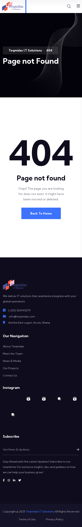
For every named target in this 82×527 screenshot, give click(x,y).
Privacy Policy (54, 519)
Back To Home (41, 213)
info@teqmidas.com (22, 316)
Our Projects (11, 368)
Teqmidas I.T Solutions (40, 511)
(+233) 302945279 (19, 310)
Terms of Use (27, 519)
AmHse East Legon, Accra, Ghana (29, 322)
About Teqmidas (13, 346)
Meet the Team (13, 353)
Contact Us (10, 375)
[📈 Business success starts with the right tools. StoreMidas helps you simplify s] (71, 402)
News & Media (12, 361)
